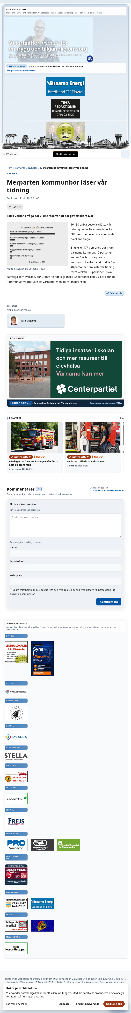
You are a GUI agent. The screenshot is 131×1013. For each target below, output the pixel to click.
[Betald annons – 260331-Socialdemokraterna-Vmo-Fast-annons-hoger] (16, 873)
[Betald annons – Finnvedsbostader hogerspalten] (16, 798)
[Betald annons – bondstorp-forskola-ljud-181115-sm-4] (65, 109)
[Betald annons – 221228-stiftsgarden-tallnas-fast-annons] (16, 713)
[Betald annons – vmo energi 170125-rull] (42, 903)
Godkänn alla (114, 1003)
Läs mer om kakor (16, 1003)
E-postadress (18, 561)
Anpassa (64, 1003)
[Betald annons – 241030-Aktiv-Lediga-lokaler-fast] (16, 652)
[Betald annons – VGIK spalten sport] (42, 926)
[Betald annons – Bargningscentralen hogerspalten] (16, 776)
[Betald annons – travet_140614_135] (42, 845)
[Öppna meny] (125, 154)
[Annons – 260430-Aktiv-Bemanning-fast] (65, 132)
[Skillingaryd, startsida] (65, 154)
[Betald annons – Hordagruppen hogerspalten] (16, 948)
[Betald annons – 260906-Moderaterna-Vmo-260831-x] (65, 39)
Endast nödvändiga (87, 1003)
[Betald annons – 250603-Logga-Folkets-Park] (16, 692)
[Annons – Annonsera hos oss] (42, 658)
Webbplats (16, 575)
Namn (14, 547)
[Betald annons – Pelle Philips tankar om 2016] (65, 86)
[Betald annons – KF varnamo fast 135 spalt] (16, 903)
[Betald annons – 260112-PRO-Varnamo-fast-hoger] (16, 845)
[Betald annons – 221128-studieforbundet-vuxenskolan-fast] (68, 845)
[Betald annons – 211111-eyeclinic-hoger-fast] (16, 736)
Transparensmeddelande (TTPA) (21, 70)
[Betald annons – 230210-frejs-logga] (16, 821)
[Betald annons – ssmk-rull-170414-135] (16, 926)
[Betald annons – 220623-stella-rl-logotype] (16, 756)
